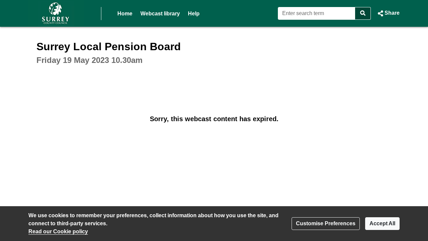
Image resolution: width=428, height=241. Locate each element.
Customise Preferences (325, 223)
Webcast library (160, 13)
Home (124, 13)
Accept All (382, 223)
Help (194, 13)
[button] (388, 13)
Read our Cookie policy (58, 231)
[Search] (363, 13)
